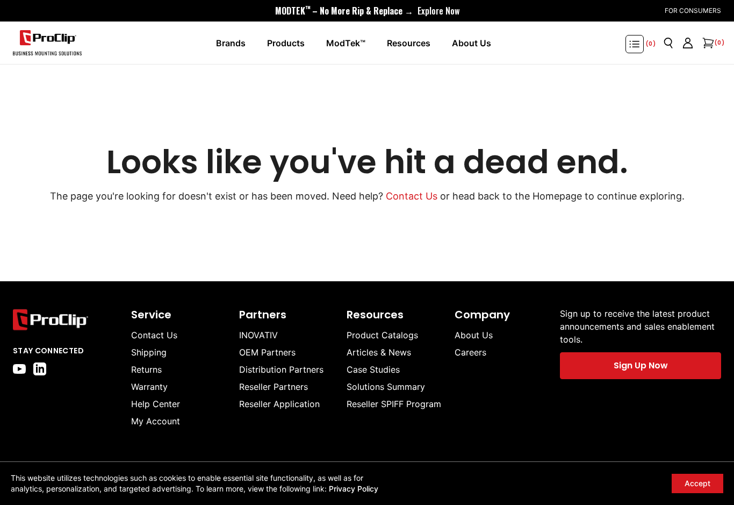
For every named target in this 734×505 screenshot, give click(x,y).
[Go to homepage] (47, 43)
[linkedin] (39, 368)
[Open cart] (707, 43)
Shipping (149, 352)
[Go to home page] (66, 319)
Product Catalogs (382, 335)
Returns (146, 369)
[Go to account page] (687, 43)
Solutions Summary (386, 386)
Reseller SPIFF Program (394, 404)
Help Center (155, 404)
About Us (474, 335)
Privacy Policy (353, 488)
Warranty (149, 386)
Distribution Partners (281, 369)
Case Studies (373, 369)
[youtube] (19, 368)
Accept (697, 483)
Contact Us (411, 196)
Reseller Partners (273, 386)
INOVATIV (258, 335)
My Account (155, 421)
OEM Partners (267, 352)
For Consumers (693, 10)
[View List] (634, 44)
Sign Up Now (641, 365)
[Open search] (668, 43)
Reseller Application (279, 404)
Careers (470, 352)
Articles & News (379, 352)
